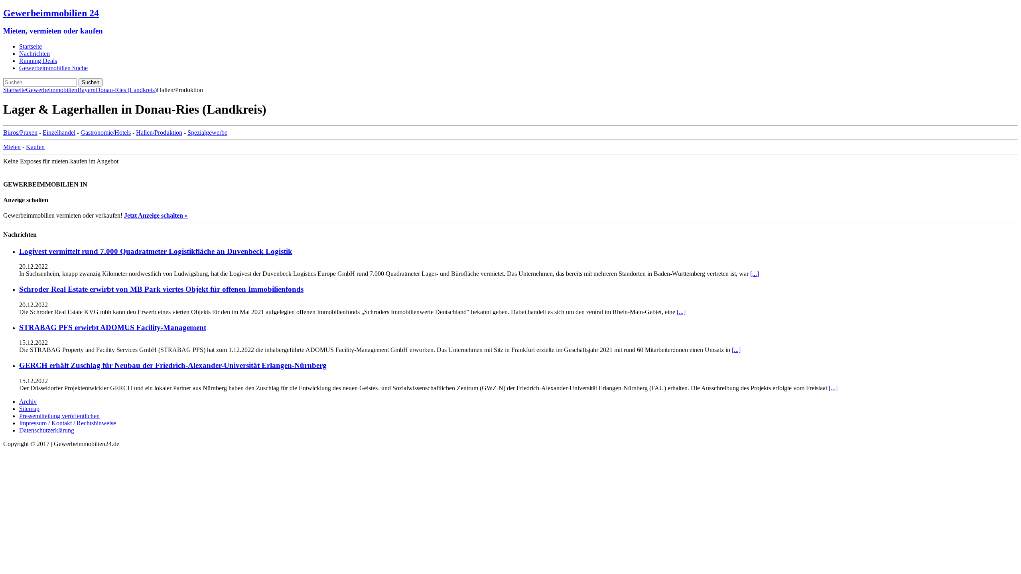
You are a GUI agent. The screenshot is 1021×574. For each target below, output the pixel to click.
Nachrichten (34, 53)
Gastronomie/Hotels (106, 132)
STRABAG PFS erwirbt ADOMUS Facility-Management (112, 327)
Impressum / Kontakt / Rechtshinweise (67, 423)
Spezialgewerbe (207, 132)
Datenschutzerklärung (46, 430)
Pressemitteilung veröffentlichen (59, 416)
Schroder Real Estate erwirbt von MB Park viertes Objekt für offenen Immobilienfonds (161, 289)
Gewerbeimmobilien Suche (53, 68)
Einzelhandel (59, 132)
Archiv (28, 401)
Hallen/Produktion (159, 132)
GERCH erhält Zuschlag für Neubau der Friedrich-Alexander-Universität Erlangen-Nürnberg (173, 365)
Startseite (30, 46)
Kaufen (35, 147)
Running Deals (38, 60)
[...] (754, 273)
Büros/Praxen (20, 132)
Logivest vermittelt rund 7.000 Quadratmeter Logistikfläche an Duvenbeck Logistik (155, 251)
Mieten (12, 147)
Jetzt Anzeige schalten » (156, 215)
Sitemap (29, 408)
